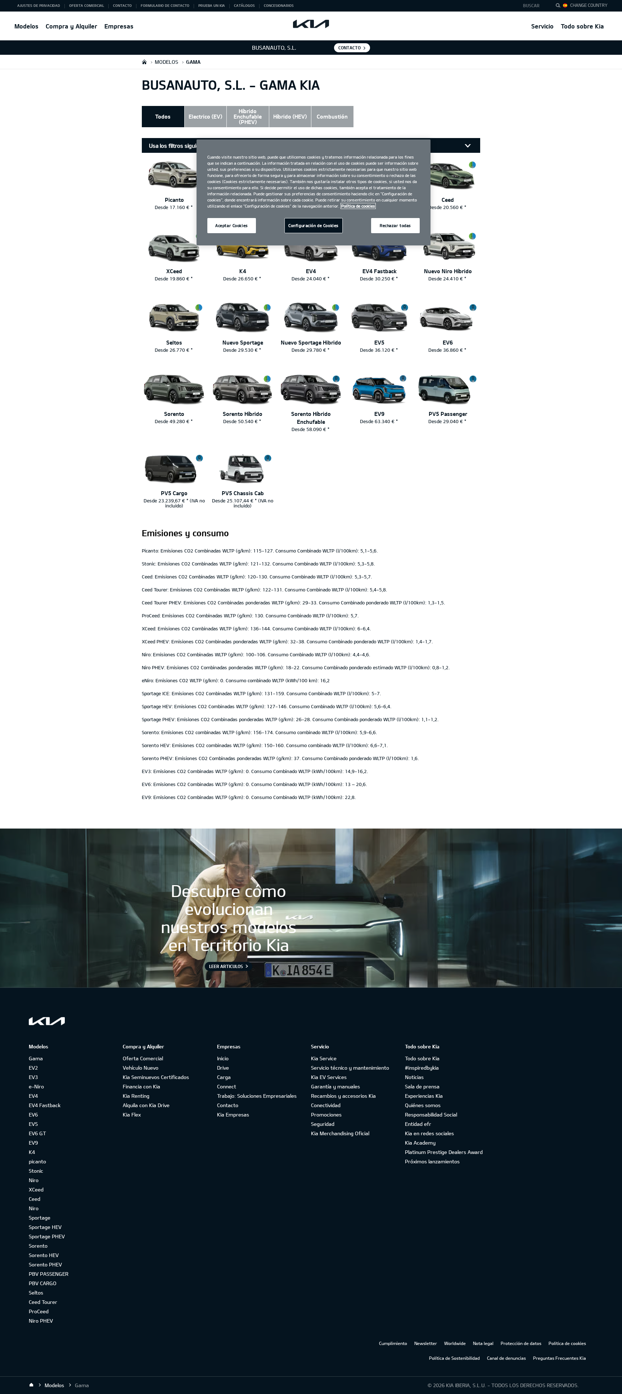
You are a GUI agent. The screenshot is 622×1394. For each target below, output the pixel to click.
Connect (226, 1086)
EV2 (33, 1068)
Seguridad (322, 1124)
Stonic (36, 1171)
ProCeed (39, 1311)
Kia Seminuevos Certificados (156, 1077)
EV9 (33, 1143)
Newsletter (425, 1343)
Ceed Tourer (43, 1302)
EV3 (33, 1077)
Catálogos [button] (244, 5)
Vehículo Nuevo (140, 1068)
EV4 (33, 1096)
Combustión (332, 116)
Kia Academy (420, 1143)
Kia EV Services (329, 1077)
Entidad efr (418, 1124)
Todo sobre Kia (582, 26)
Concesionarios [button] (279, 5)
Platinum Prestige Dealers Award (444, 1152)
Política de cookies (567, 1343)
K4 (32, 1152)
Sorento (38, 1246)
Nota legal (483, 1343)
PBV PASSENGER (48, 1274)
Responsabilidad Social (431, 1114)
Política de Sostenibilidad (454, 1357)
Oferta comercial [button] (86, 5)
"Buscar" (560, 6)
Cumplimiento (393, 1343)
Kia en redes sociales (429, 1133)
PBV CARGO (43, 1283)
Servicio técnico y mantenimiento (350, 1068)
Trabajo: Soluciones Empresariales (257, 1096)
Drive (223, 1068)
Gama (36, 1058)
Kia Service (324, 1058)
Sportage (39, 1218)
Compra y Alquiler (71, 26)
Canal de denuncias (506, 1357)
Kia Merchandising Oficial (340, 1133)
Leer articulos (226, 966)
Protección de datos (521, 1343)
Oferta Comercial (143, 1058)
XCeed (36, 1189)
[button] (533, 6)
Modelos (26, 26)
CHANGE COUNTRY (589, 5)
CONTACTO (349, 47)
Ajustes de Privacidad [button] (38, 5)
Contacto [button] (122, 5)
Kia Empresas (233, 1114)
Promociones (326, 1114)
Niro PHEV (41, 1321)
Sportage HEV (45, 1227)
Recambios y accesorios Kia (343, 1096)
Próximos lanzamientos (432, 1161)
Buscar (531, 5)
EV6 (33, 1114)
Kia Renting (136, 1096)
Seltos (36, 1292)
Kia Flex (132, 1114)
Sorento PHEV (45, 1264)
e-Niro (36, 1086)
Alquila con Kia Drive (146, 1105)
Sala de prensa (422, 1086)
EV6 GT (37, 1133)
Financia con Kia (141, 1086)
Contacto (227, 1105)
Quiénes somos (423, 1105)
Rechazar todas (395, 225)
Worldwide (455, 1343)
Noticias (414, 1077)
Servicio (542, 26)
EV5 (33, 1124)
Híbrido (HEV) (290, 116)
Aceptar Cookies (231, 225)
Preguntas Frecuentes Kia (559, 1357)
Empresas (119, 26)
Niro (34, 1180)
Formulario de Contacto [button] (165, 5)
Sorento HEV (44, 1255)
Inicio (223, 1058)
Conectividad (326, 1105)
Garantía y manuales (335, 1086)
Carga (224, 1077)
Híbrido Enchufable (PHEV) (248, 116)
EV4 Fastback (44, 1105)
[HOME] (144, 61)
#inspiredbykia (422, 1068)
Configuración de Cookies (313, 225)
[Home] (31, 1385)
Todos (163, 116)
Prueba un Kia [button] (211, 5)
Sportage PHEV (47, 1236)
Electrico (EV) (205, 116)
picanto (37, 1161)
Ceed (34, 1199)
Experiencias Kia (424, 1096)
